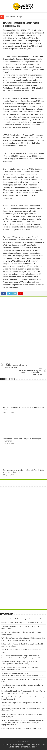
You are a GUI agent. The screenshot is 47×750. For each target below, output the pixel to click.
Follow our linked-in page (13, 17)
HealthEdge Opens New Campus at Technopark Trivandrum (21, 622)
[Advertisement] (22, 316)
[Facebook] (21, 741)
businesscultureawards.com (31, 279)
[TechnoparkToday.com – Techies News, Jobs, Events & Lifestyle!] (23, 6)
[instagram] (28, 741)
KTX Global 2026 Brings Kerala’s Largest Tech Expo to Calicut (22, 728)
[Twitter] (23, 741)
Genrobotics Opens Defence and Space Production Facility (21, 619)
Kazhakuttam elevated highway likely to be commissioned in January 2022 (30, 371)
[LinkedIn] (26, 741)
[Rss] (19, 741)
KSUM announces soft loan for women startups (16, 365)
